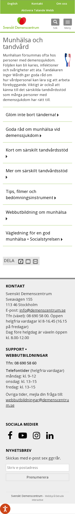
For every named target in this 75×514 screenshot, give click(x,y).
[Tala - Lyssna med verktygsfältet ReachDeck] (5, 509)
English (13, 3)
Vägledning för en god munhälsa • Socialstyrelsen (33, 236)
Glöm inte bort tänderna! (31, 114)
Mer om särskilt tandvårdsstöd (37, 170)
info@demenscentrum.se (42, 310)
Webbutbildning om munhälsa (37, 212)
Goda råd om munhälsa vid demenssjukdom (33, 132)
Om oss (61, 3)
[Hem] (21, 23)
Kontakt (37, 3)
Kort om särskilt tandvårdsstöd (37, 150)
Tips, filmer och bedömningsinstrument (30, 194)
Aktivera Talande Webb (37, 10)
